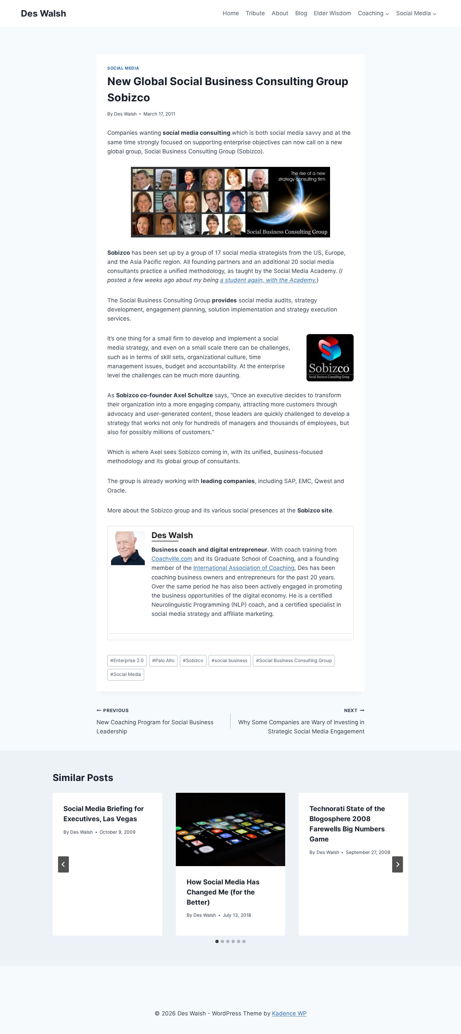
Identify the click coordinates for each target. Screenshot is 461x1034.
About (280, 13)
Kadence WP (289, 1013)
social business (229, 660)
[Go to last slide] (63, 864)
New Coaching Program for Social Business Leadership (155, 721)
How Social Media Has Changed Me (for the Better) (223, 892)
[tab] (217, 941)
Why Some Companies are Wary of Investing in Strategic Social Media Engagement (301, 721)
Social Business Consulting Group (294, 660)
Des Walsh (125, 114)
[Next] (397, 864)
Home (231, 13)
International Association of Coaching (243, 567)
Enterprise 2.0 (127, 660)
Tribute (255, 13)
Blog (301, 13)
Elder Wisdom (332, 13)
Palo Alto (163, 660)
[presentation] (231, 829)
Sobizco (193, 660)
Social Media (123, 68)
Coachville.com (172, 558)
